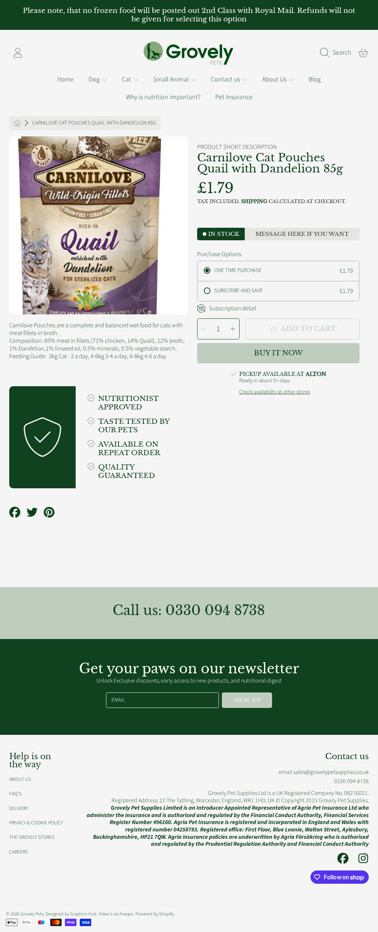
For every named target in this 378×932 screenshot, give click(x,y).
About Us (275, 79)
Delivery (18, 808)
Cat (127, 79)
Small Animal (171, 79)
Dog (95, 79)
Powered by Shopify (154, 914)
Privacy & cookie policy (36, 822)
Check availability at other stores (274, 392)
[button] (337, 52)
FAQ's (15, 793)
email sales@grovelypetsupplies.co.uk (324, 772)
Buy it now (278, 353)
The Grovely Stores (31, 837)
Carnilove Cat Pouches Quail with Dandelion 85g (94, 123)
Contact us (226, 79)
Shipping (254, 202)
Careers (18, 851)
